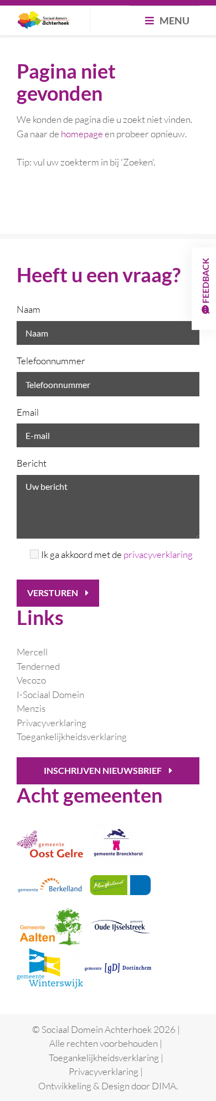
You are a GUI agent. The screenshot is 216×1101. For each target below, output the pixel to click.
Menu (173, 20)
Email (28, 412)
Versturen (53, 592)
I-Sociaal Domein (50, 694)
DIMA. (165, 1086)
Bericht (32, 463)
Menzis (31, 708)
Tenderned (38, 666)
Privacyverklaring (51, 722)
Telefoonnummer (51, 360)
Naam (28, 309)
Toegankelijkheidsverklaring (72, 736)
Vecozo (31, 680)
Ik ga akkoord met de (117, 554)
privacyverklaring (158, 554)
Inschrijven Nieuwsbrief (103, 770)
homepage (82, 133)
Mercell (32, 652)
